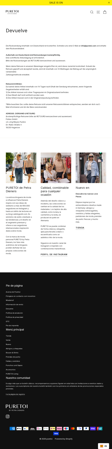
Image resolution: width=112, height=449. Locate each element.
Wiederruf (10, 300)
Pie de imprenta (12, 325)
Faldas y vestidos (13, 361)
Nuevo (8, 344)
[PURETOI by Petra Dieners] (21, 168)
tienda (80, 227)
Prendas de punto (13, 357)
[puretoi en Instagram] (7, 416)
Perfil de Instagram (54, 254)
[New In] (91, 168)
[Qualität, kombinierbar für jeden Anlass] (56, 168)
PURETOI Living (12, 374)
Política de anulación (14, 313)
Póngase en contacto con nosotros (20, 296)
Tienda (8, 336)
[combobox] (103, 446)
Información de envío (14, 304)
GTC (7, 321)
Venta (8, 340)
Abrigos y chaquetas (14, 349)
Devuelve (9, 309)
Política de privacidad (14, 317)
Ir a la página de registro (15, 394)
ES (106, 446)
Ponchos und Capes (14, 365)
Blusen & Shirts (12, 353)
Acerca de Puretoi (13, 292)
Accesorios (10, 370)
